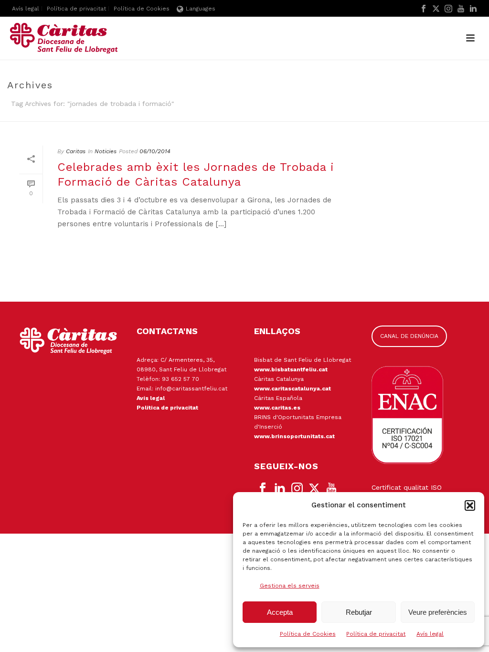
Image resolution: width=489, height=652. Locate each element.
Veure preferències (437, 612)
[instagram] (297, 489)
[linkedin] (280, 489)
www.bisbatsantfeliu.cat (291, 369)
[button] (470, 505)
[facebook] (262, 489)
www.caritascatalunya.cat (292, 388)
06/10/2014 (154, 151)
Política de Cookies (308, 634)
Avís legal (430, 634)
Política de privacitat (375, 634)
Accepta (280, 612)
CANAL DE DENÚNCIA (409, 336)
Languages (200, 8)
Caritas (75, 151)
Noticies (106, 151)
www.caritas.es (277, 407)
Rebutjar (359, 612)
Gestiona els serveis (289, 585)
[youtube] (331, 489)
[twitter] (314, 489)
